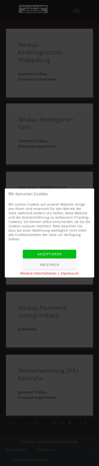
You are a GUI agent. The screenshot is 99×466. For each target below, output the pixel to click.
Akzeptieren (49, 254)
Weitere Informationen (38, 273)
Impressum (70, 273)
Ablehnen (49, 264)
